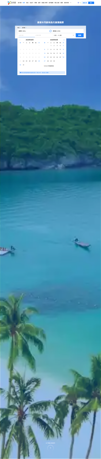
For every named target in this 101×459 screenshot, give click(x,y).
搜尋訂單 (85, 2)
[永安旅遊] (11, 3)
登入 (91, 2)
